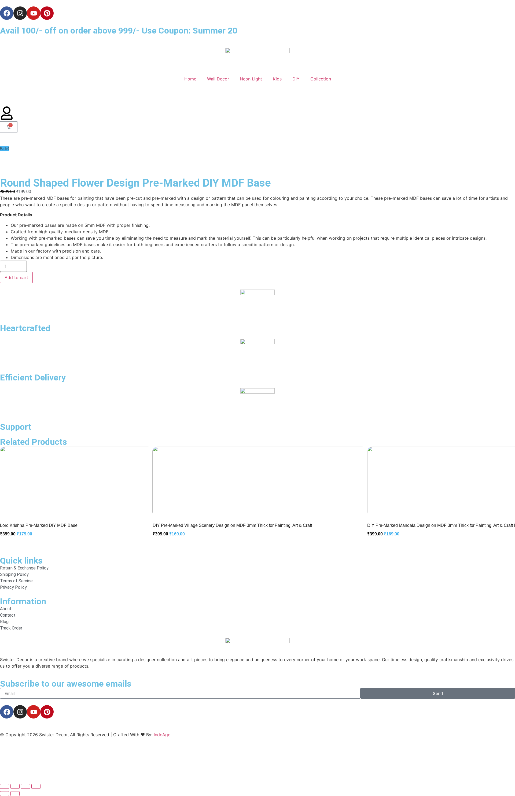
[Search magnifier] (504, 764)
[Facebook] (6, 13)
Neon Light (251, 79)
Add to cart (16, 277)
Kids (277, 79)
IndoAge (162, 734)
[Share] (25, 786)
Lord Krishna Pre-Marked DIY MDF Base (39, 525)
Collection (320, 79)
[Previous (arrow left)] (4, 793)
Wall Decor (218, 79)
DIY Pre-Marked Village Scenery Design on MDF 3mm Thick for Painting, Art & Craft (232, 525)
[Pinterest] (47, 13)
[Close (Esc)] (36, 786)
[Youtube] (33, 13)
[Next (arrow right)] (15, 793)
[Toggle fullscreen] (15, 786)
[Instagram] (20, 13)
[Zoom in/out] (4, 786)
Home (190, 79)
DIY (296, 79)
